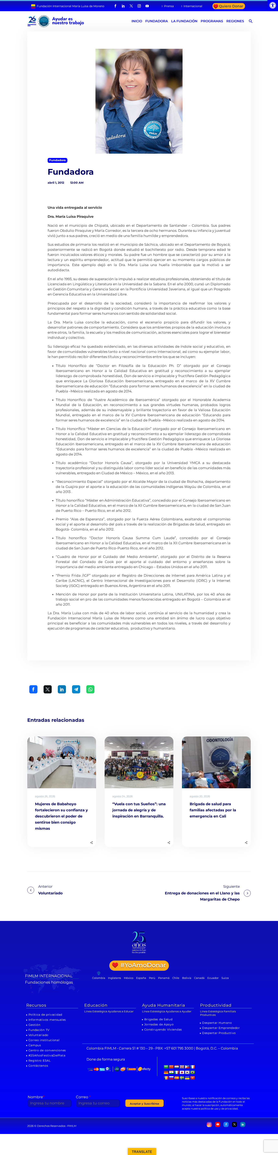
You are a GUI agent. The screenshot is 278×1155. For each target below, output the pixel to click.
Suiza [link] (225, 978)
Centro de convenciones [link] (47, 1050)
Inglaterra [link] (114, 978)
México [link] (128, 978)
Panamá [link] (164, 978)
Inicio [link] (136, 21)
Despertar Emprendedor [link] (221, 1028)
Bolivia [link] (186, 978)
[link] (272, 5)
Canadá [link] (199, 978)
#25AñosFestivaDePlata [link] (47, 1055)
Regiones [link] (235, 21)
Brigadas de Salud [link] (158, 1019)
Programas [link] (212, 21)
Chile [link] (175, 978)
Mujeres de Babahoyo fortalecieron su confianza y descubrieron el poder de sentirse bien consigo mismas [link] (61, 816)
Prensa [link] (169, 6)
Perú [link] (152, 978)
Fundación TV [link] (39, 1030)
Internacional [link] (193, 6)
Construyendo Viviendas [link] (163, 1029)
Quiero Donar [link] (231, 6)
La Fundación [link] (184, 21)
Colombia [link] (98, 978)
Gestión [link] (34, 1025)
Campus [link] (34, 1045)
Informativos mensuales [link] (47, 1020)
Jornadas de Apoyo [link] (159, 1024)
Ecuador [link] (213, 978)
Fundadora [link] (156, 21)
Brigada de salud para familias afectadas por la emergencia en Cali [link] (213, 810)
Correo (83, 1097)
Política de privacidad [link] (45, 1014)
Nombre (36, 1097)
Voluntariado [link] (38, 1035)
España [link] (141, 978)
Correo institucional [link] (44, 1040)
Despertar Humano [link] (217, 1023)
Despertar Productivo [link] (219, 1033)
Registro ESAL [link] (39, 1060)
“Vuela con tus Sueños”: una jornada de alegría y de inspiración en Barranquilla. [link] (139, 810)
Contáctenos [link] (38, 1065)
